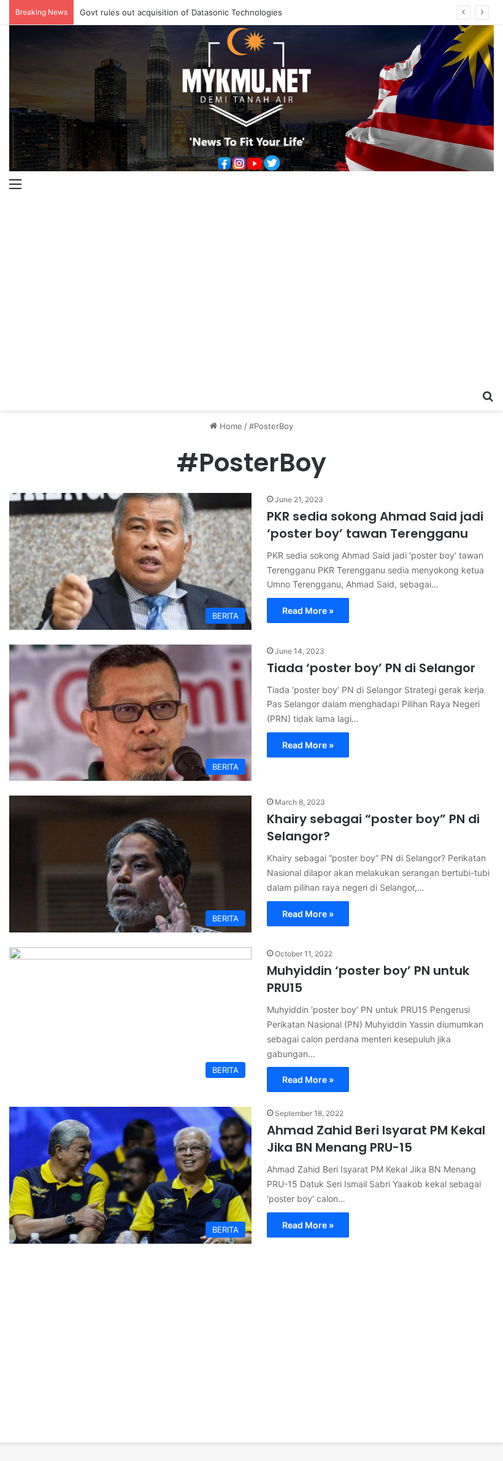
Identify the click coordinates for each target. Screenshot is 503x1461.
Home (229, 426)
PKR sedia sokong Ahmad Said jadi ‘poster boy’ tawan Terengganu (375, 525)
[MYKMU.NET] (251, 98)
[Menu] (15, 183)
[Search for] (488, 395)
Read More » (308, 610)
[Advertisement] (251, 291)
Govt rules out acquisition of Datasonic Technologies (181, 12)
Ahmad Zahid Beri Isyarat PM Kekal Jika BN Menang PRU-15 (376, 1139)
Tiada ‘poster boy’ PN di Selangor (371, 667)
